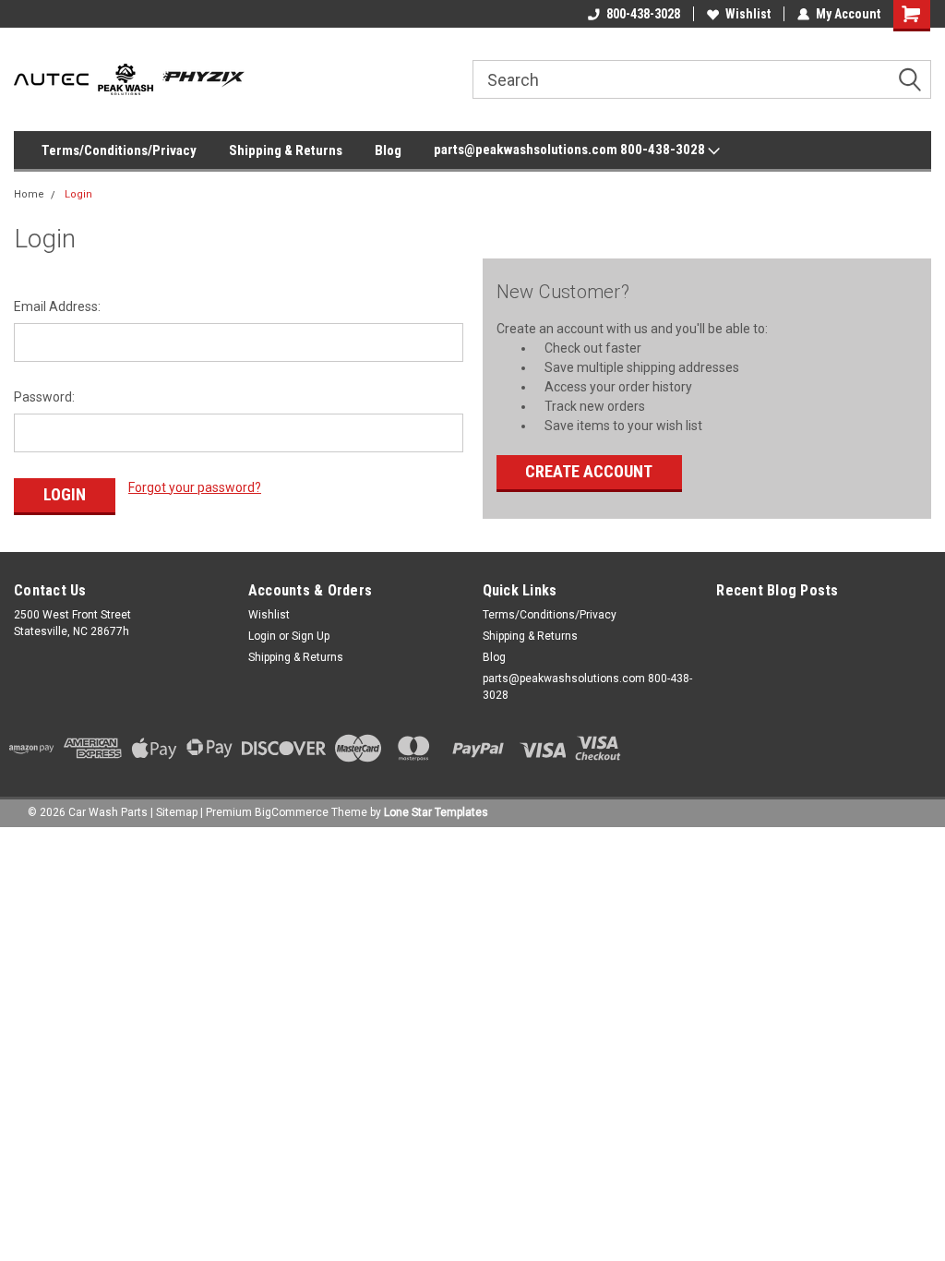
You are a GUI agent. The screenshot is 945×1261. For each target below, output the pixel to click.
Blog (388, 150)
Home (29, 194)
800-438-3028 (643, 13)
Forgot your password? (194, 487)
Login (78, 194)
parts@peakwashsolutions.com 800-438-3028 (571, 149)
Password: (44, 397)
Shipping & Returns (285, 150)
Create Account (588, 471)
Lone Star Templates (436, 812)
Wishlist (748, 13)
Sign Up (310, 636)
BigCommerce (292, 812)
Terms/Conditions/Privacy (119, 150)
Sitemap (176, 812)
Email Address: (57, 306)
